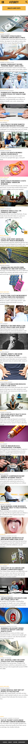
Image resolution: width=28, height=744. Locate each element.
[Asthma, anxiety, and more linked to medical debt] (14, 342)
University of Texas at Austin (7, 62)
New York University (5, 293)
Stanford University (5, 265)
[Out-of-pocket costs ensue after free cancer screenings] (14, 708)
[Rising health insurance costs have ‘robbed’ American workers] (14, 168)
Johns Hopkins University (6, 382)
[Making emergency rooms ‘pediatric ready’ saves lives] (14, 52)
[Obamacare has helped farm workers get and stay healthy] (14, 255)
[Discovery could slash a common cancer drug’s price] (14, 24)
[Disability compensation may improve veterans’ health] (14, 464)
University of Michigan (5, 150)
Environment (21, 742)
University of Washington (6, 596)
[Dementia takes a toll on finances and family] (14, 198)
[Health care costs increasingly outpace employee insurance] (14, 283)
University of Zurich (5, 34)
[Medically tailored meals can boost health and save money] (14, 313)
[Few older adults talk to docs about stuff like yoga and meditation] (14, 402)
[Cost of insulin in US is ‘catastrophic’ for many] (14, 433)
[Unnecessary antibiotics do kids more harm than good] (14, 525)
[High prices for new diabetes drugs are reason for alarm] (14, 112)
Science (5, 742)
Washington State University (7, 90)
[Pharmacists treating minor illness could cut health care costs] (14, 80)
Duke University (3, 718)
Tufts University (4, 179)
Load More (14, 730)
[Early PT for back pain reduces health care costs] (14, 372)
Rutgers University (4, 352)
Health (10, 742)
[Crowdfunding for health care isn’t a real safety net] (14, 586)
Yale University (3, 122)
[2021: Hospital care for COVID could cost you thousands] (14, 647)
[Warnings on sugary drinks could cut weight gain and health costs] (14, 616)
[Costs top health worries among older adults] (14, 140)
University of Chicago (5, 237)
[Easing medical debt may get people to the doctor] (14, 678)
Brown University (4, 474)
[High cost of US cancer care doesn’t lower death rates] (14, 556)
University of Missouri (5, 504)
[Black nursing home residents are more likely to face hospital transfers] (14, 494)
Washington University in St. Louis (8, 536)
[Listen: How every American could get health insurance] (14, 227)
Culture (15, 742)
